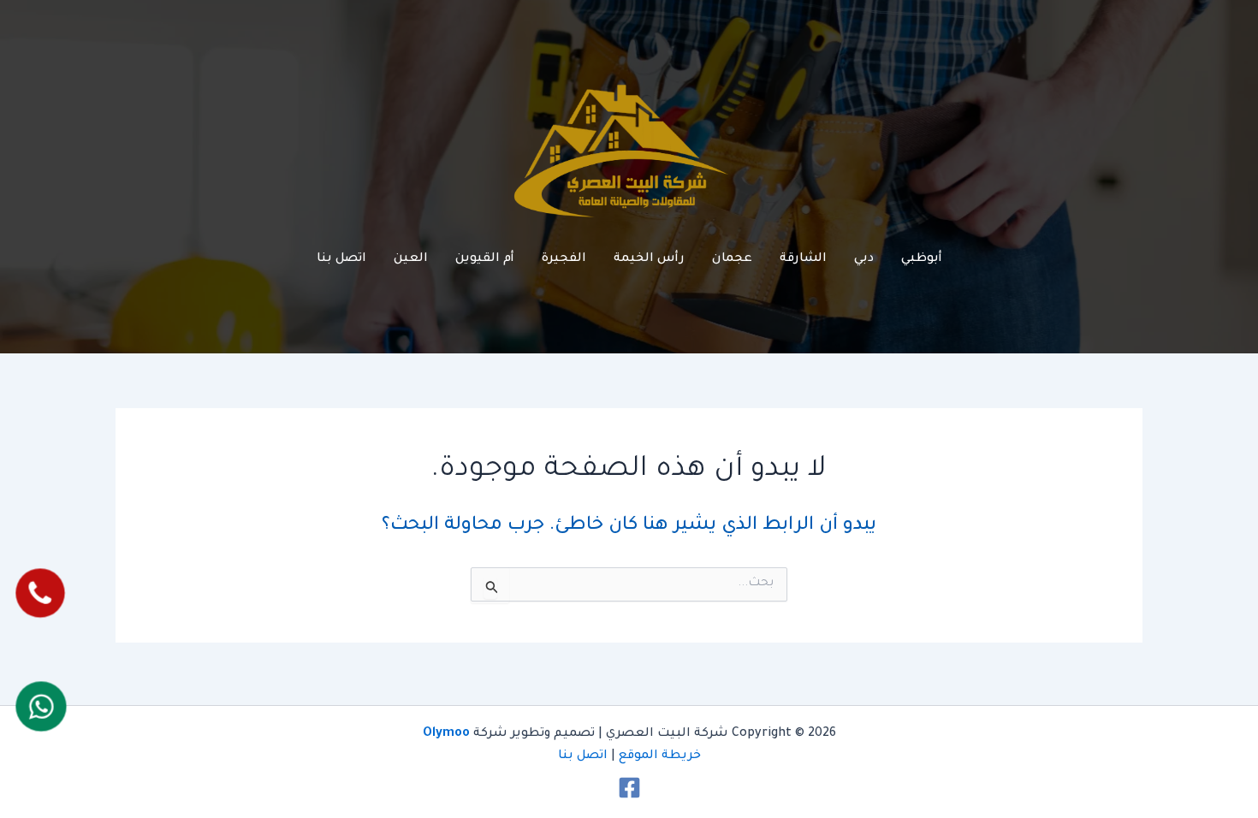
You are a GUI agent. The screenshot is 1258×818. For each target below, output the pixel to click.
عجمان (732, 259)
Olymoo (446, 734)
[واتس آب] (40, 707)
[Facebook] (629, 787)
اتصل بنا (341, 259)
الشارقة (803, 259)
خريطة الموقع (660, 756)
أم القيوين (484, 259)
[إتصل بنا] (40, 593)
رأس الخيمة (649, 259)
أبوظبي (921, 259)
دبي (864, 259)
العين (411, 259)
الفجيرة (564, 259)
